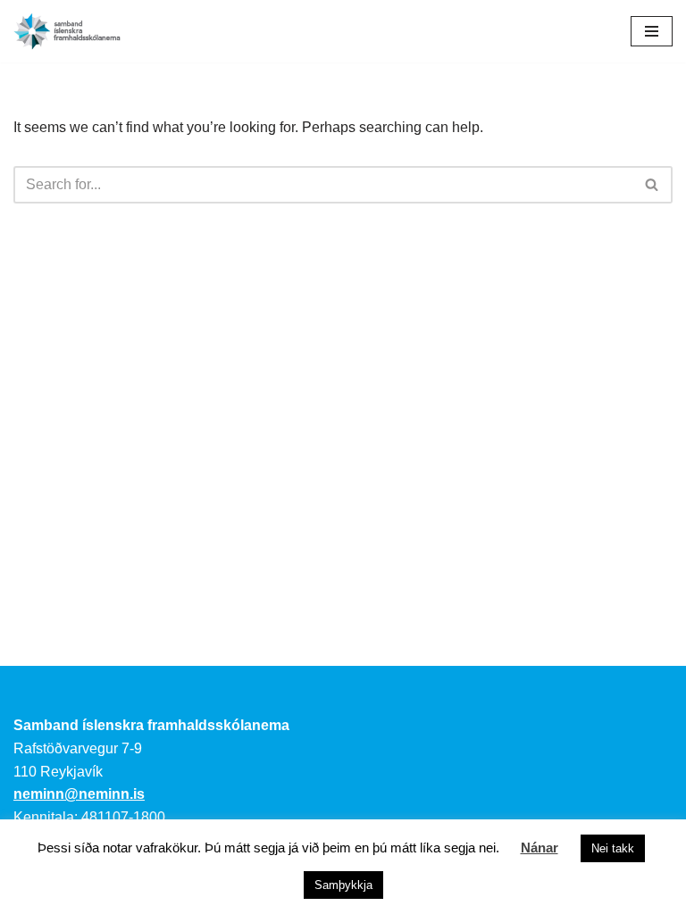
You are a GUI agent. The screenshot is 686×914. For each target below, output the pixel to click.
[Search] (652, 185)
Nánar (539, 847)
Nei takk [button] (612, 848)
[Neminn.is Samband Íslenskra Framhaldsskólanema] (67, 31)
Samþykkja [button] (343, 885)
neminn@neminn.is (79, 794)
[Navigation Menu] (652, 31)
